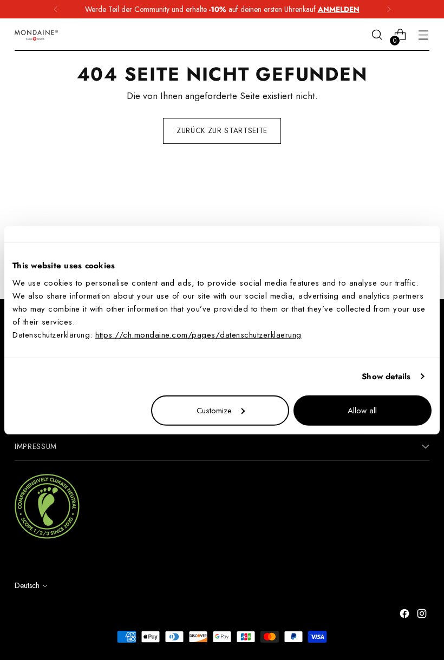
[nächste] (389, 9)
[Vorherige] (56, 9)
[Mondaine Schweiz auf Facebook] (405, 615)
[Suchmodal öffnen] (377, 35)
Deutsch (27, 585)
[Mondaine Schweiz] (36, 35)
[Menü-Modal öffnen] (424, 35)
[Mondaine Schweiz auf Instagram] (422, 615)
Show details (386, 376)
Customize (214, 410)
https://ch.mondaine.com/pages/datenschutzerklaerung (198, 334)
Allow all (362, 410)
